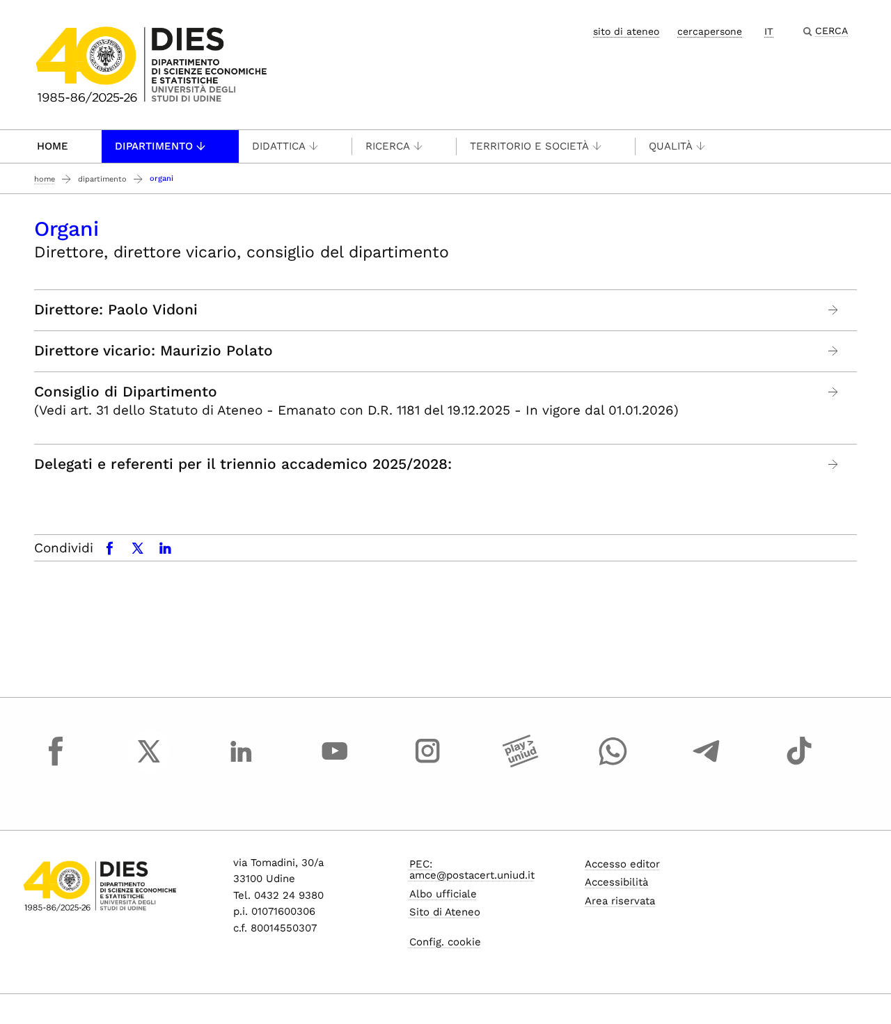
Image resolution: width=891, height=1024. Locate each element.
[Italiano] (151, 64)
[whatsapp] (613, 764)
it (768, 31)
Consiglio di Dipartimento (125, 391)
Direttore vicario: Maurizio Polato (153, 350)
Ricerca (387, 146)
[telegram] (706, 764)
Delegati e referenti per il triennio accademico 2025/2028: (243, 464)
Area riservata (620, 901)
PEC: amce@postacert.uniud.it (472, 870)
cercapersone (709, 31)
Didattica (279, 146)
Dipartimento (154, 146)
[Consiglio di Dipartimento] (833, 392)
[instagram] (427, 764)
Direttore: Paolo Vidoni (116, 309)
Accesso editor (622, 864)
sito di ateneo (626, 31)
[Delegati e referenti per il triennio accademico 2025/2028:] (833, 464)
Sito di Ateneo (444, 912)
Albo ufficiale (443, 894)
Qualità (671, 146)
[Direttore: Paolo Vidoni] (833, 310)
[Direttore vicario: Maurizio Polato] (833, 351)
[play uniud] (520, 764)
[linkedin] (241, 764)
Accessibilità (616, 882)
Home (52, 146)
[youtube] (334, 764)
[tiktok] (799, 764)
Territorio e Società (529, 146)
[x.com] (149, 764)
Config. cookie (445, 942)
